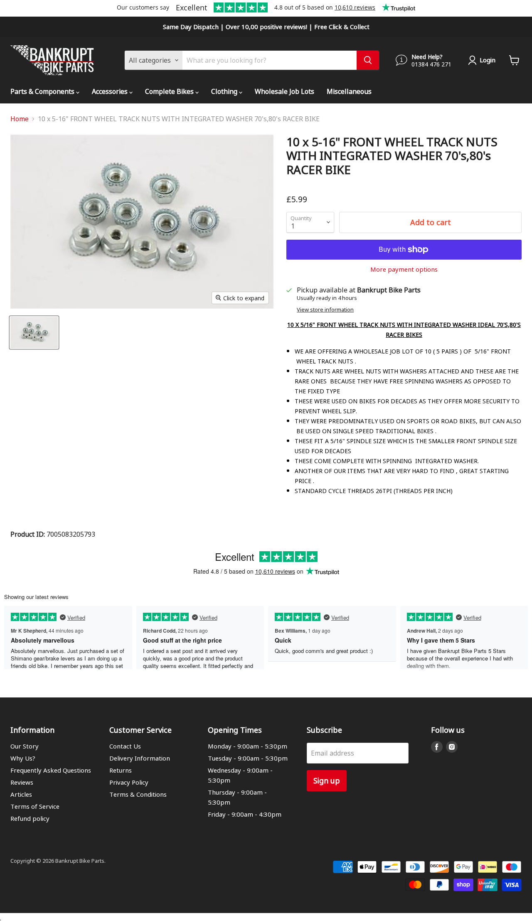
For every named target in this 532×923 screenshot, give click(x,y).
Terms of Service (34, 806)
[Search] (368, 60)
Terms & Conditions (138, 794)
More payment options (404, 269)
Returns (120, 770)
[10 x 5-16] (34, 332)
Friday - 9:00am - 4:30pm (244, 814)
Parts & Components (43, 91)
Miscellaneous (349, 91)
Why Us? (22, 758)
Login (487, 59)
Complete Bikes (170, 91)
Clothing (225, 91)
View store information (325, 310)
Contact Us (125, 746)
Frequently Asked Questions (50, 770)
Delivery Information (139, 758)
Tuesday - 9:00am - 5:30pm (248, 758)
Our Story (24, 746)
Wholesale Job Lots (284, 91)
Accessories (110, 91)
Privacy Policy (128, 782)
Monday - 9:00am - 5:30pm (247, 746)
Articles (21, 794)
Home (19, 119)
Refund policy (29, 818)
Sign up (326, 780)
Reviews (21, 782)
